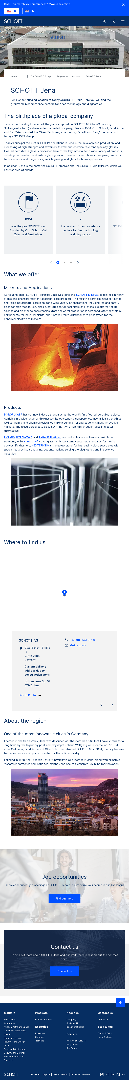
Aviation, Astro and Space (16, 1027)
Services (39, 1037)
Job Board (72, 1048)
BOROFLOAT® (13, 414)
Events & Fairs (105, 1033)
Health (7, 1034)
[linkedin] (112, 1074)
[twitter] (118, 1074)
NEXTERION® (40, 445)
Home (14, 76)
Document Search (75, 1027)
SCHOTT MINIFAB (87, 294)
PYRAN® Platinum (50, 437)
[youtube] (123, 1074)
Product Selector (43, 1019)
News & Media (105, 1037)
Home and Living (12, 1038)
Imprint (46, 1074)
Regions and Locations (68, 76)
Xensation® (31, 441)
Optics (7, 1045)
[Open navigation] (123, 21)
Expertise (40, 1033)
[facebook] (101, 1074)
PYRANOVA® (24, 437)
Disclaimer (35, 1074)
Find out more (64, 898)
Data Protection (60, 1074)
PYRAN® (9, 437)
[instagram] (107, 1074)
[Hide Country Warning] (123, 5)
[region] (64, 595)
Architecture (10, 1019)
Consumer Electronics (15, 1030)
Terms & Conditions (80, 1074)
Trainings (39, 1040)
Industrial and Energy (14, 1041)
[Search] (104, 21)
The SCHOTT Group (40, 76)
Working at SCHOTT (76, 1040)
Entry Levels (73, 1044)
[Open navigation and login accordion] (114, 21)
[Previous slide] (51, 262)
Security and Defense (15, 1053)
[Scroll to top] (120, 1002)
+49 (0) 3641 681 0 (82, 640)
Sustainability (73, 1023)
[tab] (58, 262)
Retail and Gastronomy (15, 1049)
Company (71, 1019)
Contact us (64, 971)
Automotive (9, 1023)
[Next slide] (78, 262)
